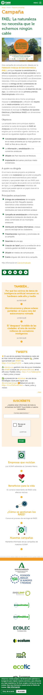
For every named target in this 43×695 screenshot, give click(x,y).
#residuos (22, 378)
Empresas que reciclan (21, 462)
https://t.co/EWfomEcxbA (12, 385)
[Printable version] (20, 272)
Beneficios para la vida (21, 485)
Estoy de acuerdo (8, 691)
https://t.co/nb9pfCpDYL (12, 363)
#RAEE (18, 361)
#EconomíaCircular (9, 383)
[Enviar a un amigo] (25, 272)
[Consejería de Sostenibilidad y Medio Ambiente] (21, 567)
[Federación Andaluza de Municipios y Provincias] (21, 579)
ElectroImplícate (24, 263)
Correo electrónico (21, 413)
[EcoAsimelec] (21, 605)
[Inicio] (5, 2)
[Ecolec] (21, 629)
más (39, 392)
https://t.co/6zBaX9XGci (31, 372)
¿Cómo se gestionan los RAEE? (21, 513)
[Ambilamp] (21, 593)
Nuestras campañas (18, 7)
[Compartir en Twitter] (10, 272)
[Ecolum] (21, 641)
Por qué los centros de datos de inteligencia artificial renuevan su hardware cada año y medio (21, 293)
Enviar (21, 441)
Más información (13, 687)
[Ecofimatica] (21, 617)
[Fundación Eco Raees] (21, 655)
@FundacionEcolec (26, 370)
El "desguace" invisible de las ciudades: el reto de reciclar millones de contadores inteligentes (21, 329)
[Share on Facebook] (4, 272)
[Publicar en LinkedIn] (15, 272)
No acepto (21, 691)
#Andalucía (8, 367)
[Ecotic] (21, 666)
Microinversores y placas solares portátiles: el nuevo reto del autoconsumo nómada (21, 311)
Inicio (3, 7)
